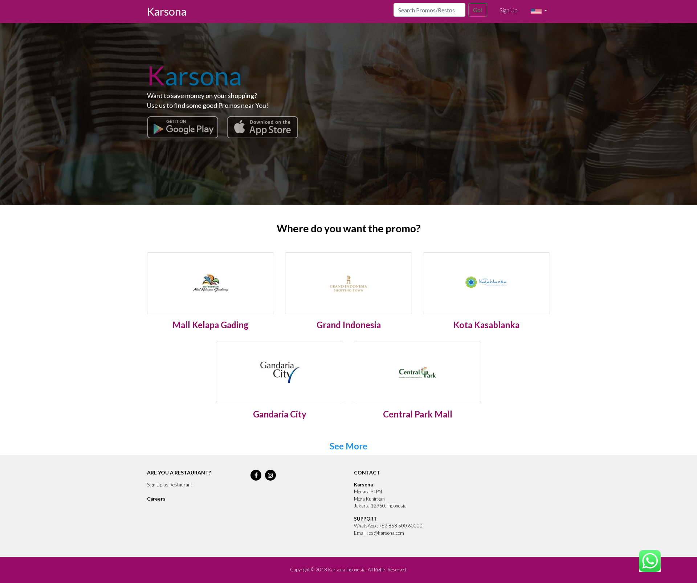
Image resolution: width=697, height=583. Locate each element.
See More (348, 446)
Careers (156, 499)
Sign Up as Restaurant (169, 485)
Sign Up (509, 10)
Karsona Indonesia (347, 569)
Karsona (167, 11)
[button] (539, 11)
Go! (477, 9)
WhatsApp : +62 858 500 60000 (388, 526)
